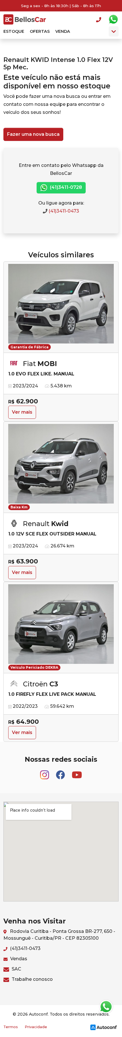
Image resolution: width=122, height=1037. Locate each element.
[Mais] (114, 31)
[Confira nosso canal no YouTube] (77, 772)
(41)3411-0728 (65, 187)
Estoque (13, 31)
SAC (15, 969)
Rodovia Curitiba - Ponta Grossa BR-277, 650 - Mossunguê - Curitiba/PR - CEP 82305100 (59, 935)
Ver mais (22, 412)
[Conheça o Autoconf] (104, 1027)
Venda (62, 31)
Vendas (18, 958)
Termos (10, 1027)
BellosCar (24, 19)
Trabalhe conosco (31, 979)
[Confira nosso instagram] (45, 772)
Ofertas (40, 31)
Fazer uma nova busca (33, 134)
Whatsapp (113, 19)
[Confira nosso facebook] (61, 772)
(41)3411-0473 (63, 211)
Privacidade (36, 1027)
